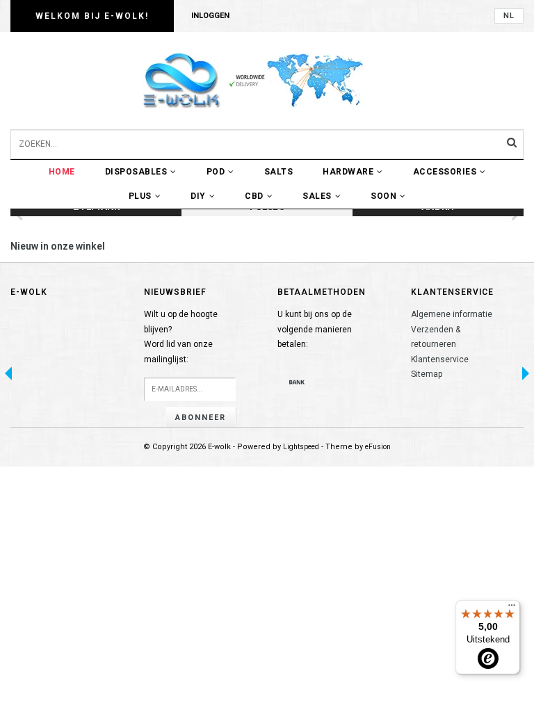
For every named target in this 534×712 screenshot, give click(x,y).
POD (216, 172)
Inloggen (210, 15)
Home (62, 172)
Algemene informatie (451, 314)
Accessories (445, 172)
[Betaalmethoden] (297, 381)
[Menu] (511, 608)
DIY (198, 196)
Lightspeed (301, 447)
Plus (140, 196)
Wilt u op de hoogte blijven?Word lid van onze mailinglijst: (181, 336)
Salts (278, 172)
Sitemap (426, 374)
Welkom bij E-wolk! (92, 16)
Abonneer (200, 417)
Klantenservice (440, 359)
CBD (254, 196)
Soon (383, 196)
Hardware (348, 172)
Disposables (136, 172)
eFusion (378, 447)
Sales (317, 196)
